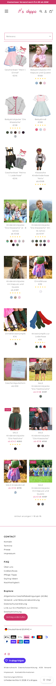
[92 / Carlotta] (15, 492)
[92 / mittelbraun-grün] (11, 241)
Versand (47, 668)
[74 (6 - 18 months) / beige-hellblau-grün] (40, 83)
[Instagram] (8, 654)
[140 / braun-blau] (42, 445)
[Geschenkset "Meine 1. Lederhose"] (15, 158)
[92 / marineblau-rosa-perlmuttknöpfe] (15, 448)
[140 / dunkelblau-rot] (44, 244)
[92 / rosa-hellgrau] (15, 241)
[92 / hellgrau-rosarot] (23, 241)
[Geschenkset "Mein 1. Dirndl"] (15, 55)
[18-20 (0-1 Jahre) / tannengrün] (36, 346)
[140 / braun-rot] (38, 445)
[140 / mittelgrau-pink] (40, 244)
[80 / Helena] (36, 129)
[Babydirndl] (40, 105)
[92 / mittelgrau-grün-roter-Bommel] (42, 504)
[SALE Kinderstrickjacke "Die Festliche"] (15, 418)
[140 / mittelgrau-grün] (32, 241)
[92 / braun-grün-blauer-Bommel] (38, 504)
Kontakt (8, 542)
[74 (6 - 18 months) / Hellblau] (36, 83)
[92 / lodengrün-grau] (17, 244)
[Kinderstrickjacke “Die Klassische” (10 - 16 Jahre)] (40, 211)
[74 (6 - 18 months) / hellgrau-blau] (15, 136)
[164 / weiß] (40, 291)
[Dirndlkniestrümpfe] (15, 319)
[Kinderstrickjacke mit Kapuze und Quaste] (15, 267)
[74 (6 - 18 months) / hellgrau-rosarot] (19, 132)
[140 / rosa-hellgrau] (48, 241)
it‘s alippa (32, 680)
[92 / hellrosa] (19, 297)
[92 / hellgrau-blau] (19, 241)
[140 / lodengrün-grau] (40, 241)
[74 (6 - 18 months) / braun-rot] (15, 132)
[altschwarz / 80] (40, 188)
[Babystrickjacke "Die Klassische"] (15, 105)
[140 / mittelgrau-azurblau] (44, 241)
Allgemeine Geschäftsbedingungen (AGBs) (26, 596)
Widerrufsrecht (10, 668)
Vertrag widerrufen (15, 617)
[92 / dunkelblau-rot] (13, 244)
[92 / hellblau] (11, 297)
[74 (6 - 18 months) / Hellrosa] (44, 83)
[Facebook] (5, 654)
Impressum (10, 553)
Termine (8, 546)
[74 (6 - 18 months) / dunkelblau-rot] (23, 132)
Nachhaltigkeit (11, 582)
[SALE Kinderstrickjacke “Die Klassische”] (40, 418)
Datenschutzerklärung (15, 604)
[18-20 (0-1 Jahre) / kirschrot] (44, 346)
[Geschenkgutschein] (15, 369)
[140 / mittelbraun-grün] (36, 244)
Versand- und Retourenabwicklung (22, 600)
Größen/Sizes (10, 571)
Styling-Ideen (11, 579)
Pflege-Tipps (10, 575)
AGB (41, 668)
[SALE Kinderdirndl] (15, 471)
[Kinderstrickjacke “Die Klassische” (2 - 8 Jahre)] (15, 211)
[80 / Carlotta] (40, 129)
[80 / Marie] (44, 129)
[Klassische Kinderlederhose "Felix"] (40, 158)
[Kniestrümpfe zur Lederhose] (40, 319)
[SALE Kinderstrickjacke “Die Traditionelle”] (40, 369)
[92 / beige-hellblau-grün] (15, 297)
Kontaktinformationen (24, 672)
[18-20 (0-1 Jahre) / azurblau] (40, 346)
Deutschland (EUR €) (18, 629)
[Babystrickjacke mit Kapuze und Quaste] (40, 55)
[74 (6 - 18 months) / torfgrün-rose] (7, 132)
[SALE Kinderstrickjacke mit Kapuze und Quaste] (40, 471)
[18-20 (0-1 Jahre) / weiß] (15, 343)
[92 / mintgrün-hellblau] (7, 241)
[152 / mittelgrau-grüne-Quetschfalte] (40, 396)
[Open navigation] (6, 11)
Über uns (8, 567)
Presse (7, 550)
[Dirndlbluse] (40, 267)
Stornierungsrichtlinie (13, 677)
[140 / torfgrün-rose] (36, 241)
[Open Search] (41, 11)
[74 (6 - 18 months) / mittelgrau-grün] (11, 132)
